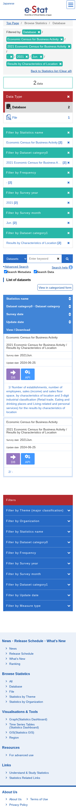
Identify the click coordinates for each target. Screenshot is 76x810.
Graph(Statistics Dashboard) (28, 719)
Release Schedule (21, 653)
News (13, 648)
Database (15, 686)
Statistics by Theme (22, 696)
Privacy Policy (18, 804)
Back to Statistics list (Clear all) (51, 71)
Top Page (12, 23)
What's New (17, 658)
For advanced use (21, 755)
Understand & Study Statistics (29, 772)
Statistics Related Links (24, 777)
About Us (15, 799)
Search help (60, 267)
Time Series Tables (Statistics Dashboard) (24, 726)
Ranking (14, 663)
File (11, 691)
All (10, 681)
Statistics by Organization (26, 701)
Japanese (8, 3)
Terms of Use (39, 799)
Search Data (45, 271)
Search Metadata (19, 271)
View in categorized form (55, 287)
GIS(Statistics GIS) (21, 732)
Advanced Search (16, 266)
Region (14, 737)
